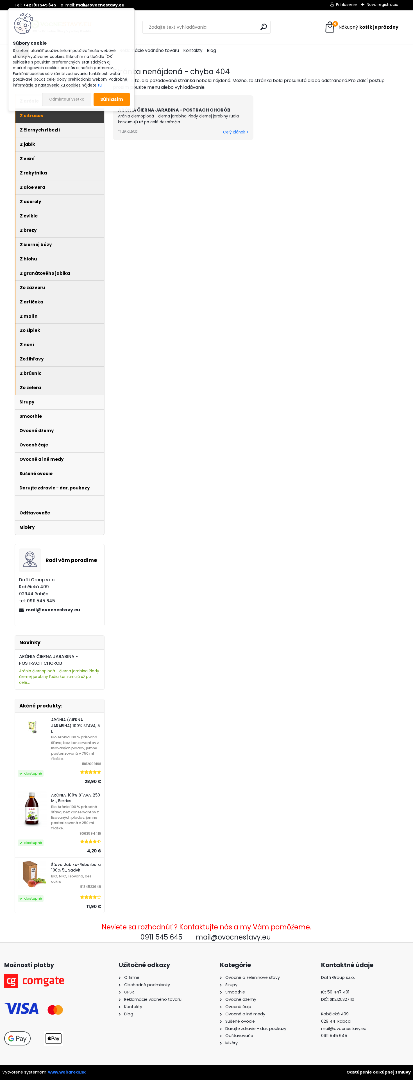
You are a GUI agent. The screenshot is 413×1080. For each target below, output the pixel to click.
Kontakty (193, 50)
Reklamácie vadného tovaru (149, 50)
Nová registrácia (382, 4)
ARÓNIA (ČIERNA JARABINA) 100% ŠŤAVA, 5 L (75, 725)
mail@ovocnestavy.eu (53, 610)
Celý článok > (235, 132)
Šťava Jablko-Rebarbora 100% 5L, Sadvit (76, 867)
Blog (211, 50)
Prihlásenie (346, 4)
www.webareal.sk (67, 1072)
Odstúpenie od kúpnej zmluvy (378, 1072)
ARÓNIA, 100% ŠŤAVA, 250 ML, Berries (75, 798)
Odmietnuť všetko (66, 99)
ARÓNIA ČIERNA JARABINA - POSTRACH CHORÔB (174, 110)
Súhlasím (111, 99)
